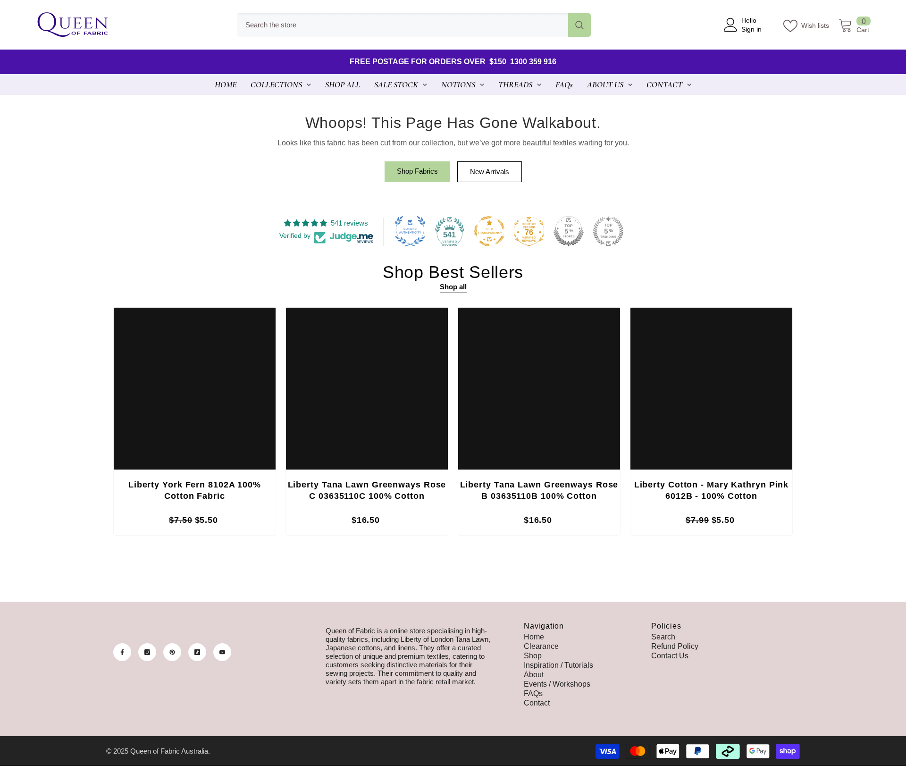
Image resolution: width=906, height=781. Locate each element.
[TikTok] (197, 652)
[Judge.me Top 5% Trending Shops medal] (608, 231)
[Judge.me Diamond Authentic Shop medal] (410, 231)
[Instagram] (147, 652)
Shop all (453, 287)
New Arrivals (489, 172)
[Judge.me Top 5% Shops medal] (569, 231)
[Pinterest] (172, 652)
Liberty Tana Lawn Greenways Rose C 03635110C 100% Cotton (367, 490)
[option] (195, 423)
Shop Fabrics (417, 171)
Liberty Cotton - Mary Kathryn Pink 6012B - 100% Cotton (711, 490)
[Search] (414, 25)
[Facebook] (122, 652)
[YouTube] (222, 652)
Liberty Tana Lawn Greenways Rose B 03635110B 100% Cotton (539, 490)
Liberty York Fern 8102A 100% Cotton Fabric (194, 490)
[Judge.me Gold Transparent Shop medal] (489, 231)
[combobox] (402, 25)
